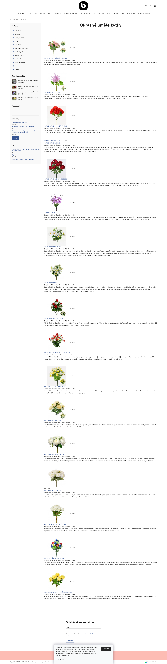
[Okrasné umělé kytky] (57, 48)
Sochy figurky (19, 52)
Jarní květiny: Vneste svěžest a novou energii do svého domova (25, 150)
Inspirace (18, 66)
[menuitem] (20, 14)
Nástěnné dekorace (21, 48)
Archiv (15, 138)
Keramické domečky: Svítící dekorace (23, 127)
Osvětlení (18, 45)
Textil (17, 41)
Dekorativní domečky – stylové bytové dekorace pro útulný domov (23, 131)
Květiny (17, 34)
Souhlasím (106, 649)
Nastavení (61, 660)
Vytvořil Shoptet (152, 662)
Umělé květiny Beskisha (19, 122)
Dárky (17, 69)
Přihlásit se (70, 640)
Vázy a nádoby (20, 55)
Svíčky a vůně (19, 38)
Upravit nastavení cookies (49, 662)
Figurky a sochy (17, 155)
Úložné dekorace (20, 59)
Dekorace (18, 31)
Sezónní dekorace (21, 62)
